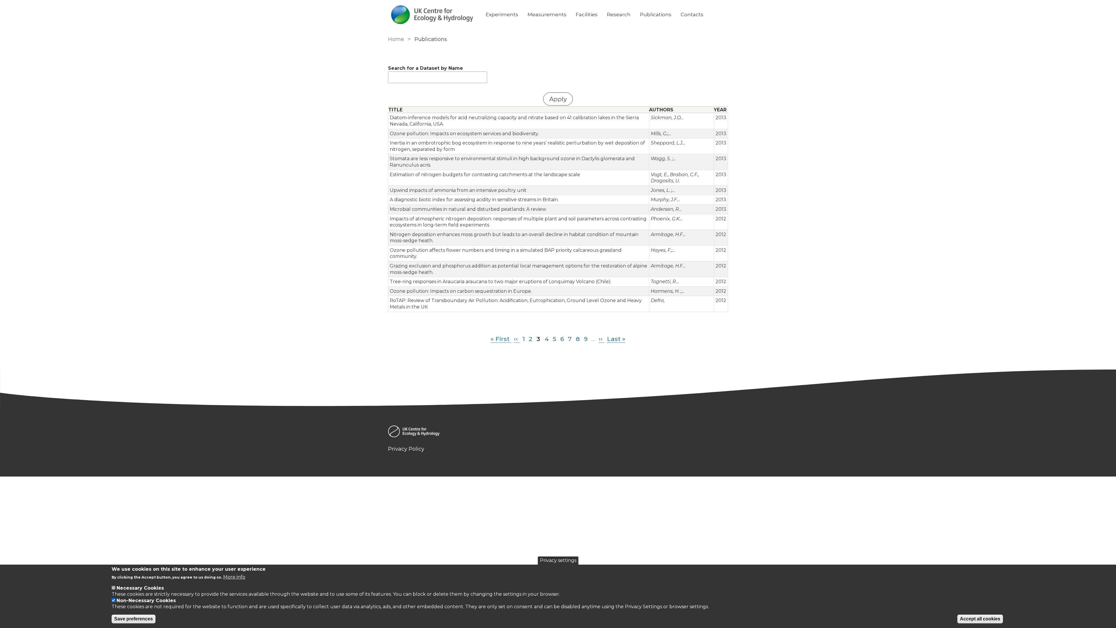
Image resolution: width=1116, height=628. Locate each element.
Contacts (692, 14)
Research (619, 14)
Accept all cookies (980, 618)
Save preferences (133, 618)
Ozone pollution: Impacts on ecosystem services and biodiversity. (464, 133)
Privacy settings (558, 560)
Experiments (502, 14)
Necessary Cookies (140, 588)
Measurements (546, 14)
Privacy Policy (406, 449)
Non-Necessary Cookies (146, 600)
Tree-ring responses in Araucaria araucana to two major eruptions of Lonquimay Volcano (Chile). (500, 281)
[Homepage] (558, 432)
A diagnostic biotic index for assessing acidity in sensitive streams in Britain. (474, 199)
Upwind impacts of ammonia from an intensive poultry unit (458, 190)
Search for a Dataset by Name (425, 68)
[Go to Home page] (432, 14)
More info (234, 577)
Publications (655, 14)
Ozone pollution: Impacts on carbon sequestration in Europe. (461, 291)
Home (396, 39)
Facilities (587, 14)
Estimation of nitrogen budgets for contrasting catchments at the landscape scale (485, 174)
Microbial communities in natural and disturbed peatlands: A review (468, 209)
